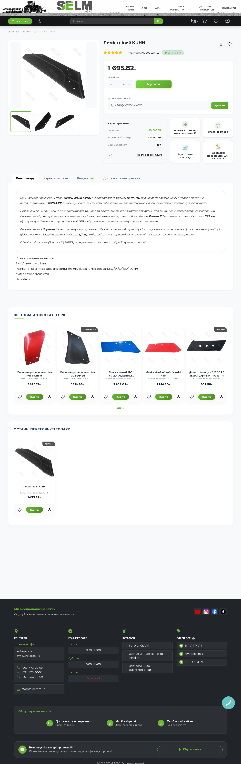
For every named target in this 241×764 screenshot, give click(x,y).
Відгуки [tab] (85, 178)
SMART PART (193, 645)
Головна (14, 31)
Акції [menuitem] (158, 8)
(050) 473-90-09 (32, 676)
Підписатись (191, 749)
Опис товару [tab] (25, 178)
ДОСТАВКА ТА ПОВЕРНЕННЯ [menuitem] (208, 8)
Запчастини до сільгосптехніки (140, 667)
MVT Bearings (194, 653)
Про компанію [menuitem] (177, 8)
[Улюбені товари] (216, 21)
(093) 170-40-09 (31, 672)
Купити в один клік (119, 98)
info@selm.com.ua (33, 689)
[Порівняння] (39, 21)
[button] (119, 408)
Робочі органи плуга (149, 155)
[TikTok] (223, 611)
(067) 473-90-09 (32, 667)
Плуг (28, 31)
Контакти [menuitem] (229, 8)
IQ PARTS (155, 130)
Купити (153, 84)
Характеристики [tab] (56, 178)
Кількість (113, 77)
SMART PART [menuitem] (130, 8)
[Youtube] (197, 611)
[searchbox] (112, 21)
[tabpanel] (120, 236)
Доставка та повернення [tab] (121, 178)
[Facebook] (214, 611)
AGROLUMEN (194, 662)
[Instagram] (206, 611)
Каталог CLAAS (139, 645)
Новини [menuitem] (145, 8)
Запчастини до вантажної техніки (146, 655)
